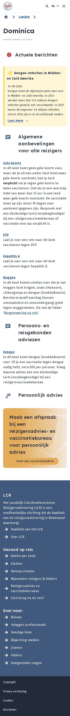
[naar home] (7, 6)
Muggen (9, 277)
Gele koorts (12, 163)
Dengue (9, 352)
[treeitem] (35, 529)
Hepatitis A (11, 256)
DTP (6, 235)
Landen (24, 17)
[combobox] (55, 6)
